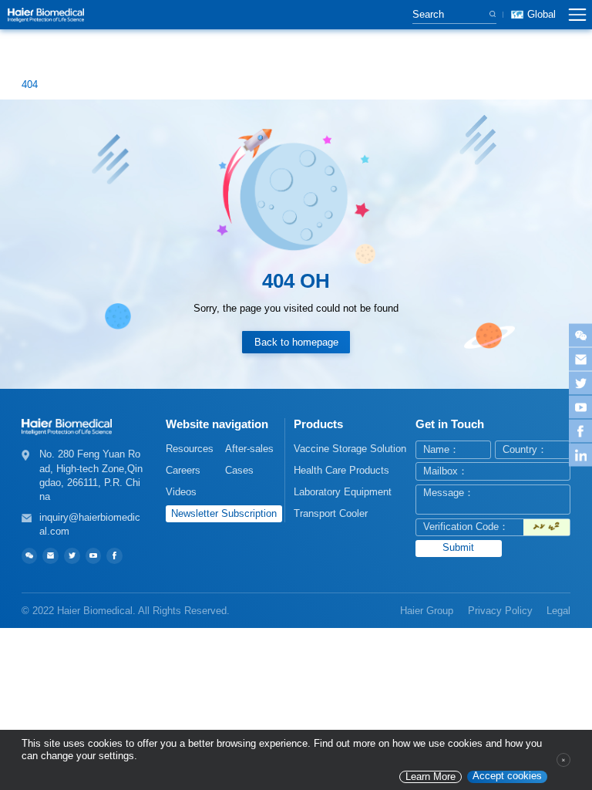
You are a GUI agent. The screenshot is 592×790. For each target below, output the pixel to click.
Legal (558, 610)
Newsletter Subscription (224, 513)
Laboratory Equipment (343, 492)
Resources (190, 448)
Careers (183, 470)
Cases (239, 470)
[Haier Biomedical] (46, 14)
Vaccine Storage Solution (350, 448)
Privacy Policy (500, 610)
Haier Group (426, 610)
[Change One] (546, 527)
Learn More (430, 776)
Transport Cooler (331, 513)
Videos (181, 492)
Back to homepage (296, 342)
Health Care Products (341, 470)
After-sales (249, 448)
